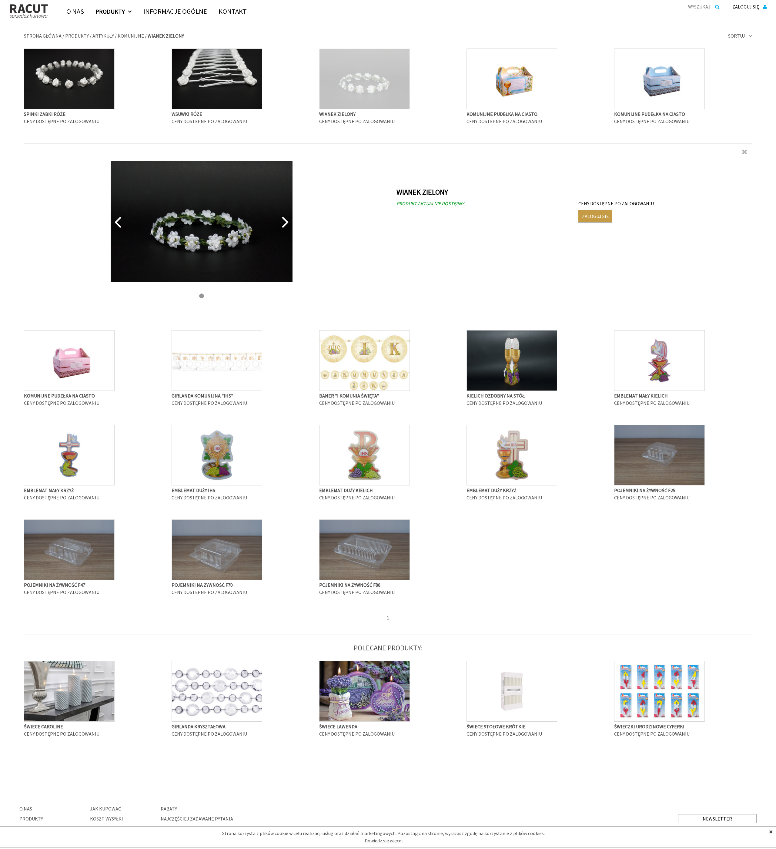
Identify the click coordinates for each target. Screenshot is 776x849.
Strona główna (43, 36)
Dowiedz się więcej (384, 840)
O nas (25, 809)
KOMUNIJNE (131, 36)
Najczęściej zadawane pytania (197, 819)
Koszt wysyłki (106, 819)
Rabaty (169, 809)
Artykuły (103, 36)
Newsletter (717, 819)
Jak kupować (105, 809)
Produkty (77, 36)
